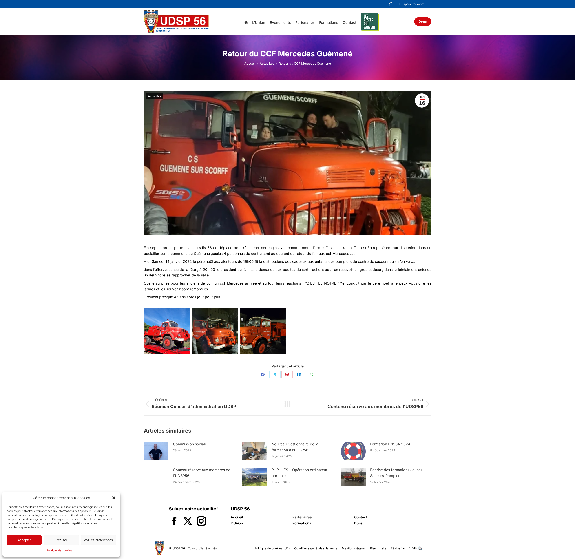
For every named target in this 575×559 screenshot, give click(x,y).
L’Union (237, 523)
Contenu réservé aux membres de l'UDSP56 (201, 473)
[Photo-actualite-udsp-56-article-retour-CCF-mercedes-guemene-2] (263, 331)
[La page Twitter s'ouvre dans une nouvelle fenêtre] (187, 521)
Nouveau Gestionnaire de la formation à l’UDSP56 (295, 447)
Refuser (61, 540)
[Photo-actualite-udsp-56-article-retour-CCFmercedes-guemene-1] (215, 331)
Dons (358, 523)
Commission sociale (190, 444)
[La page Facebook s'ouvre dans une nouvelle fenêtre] (174, 521)
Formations (301, 523)
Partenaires (302, 517)
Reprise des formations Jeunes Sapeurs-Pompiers (396, 473)
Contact (360, 517)
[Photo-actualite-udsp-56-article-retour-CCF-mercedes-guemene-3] (167, 331)
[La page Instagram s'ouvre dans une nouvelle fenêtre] (201, 521)
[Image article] (156, 451)
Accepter (24, 540)
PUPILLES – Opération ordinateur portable (299, 473)
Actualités (154, 96)
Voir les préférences (98, 540)
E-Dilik (413, 548)
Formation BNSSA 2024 (390, 444)
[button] (113, 498)
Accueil (237, 517)
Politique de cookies (59, 550)
